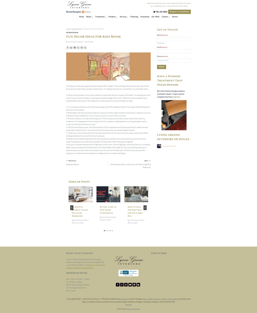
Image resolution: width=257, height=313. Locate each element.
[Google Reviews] (126, 284)
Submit (161, 67)
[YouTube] (130, 284)
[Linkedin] (134, 284)
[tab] (104, 230)
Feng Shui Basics (72, 163)
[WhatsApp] (78, 47)
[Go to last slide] (71, 207)
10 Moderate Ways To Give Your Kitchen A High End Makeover (130, 164)
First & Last (161, 43)
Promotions (144, 17)
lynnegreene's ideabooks (169, 146)
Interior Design (72, 32)
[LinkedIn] (71, 47)
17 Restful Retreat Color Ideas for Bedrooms (80, 211)
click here (176, 97)
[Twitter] (122, 284)
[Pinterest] (74, 47)
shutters (157, 299)
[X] (85, 47)
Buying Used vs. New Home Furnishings (108, 210)
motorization (173, 299)
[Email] (81, 47)
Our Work (155, 17)
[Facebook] (67, 47)
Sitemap (128, 304)
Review (175, 17)
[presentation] (80, 194)
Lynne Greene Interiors (75, 42)
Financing (134, 17)
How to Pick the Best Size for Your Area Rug (135, 211)
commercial (124, 299)
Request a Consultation (179, 12)
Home (81, 17)
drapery (164, 299)
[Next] (145, 207)
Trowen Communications (133, 309)
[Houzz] (138, 284)
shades (150, 299)
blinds (144, 299)
